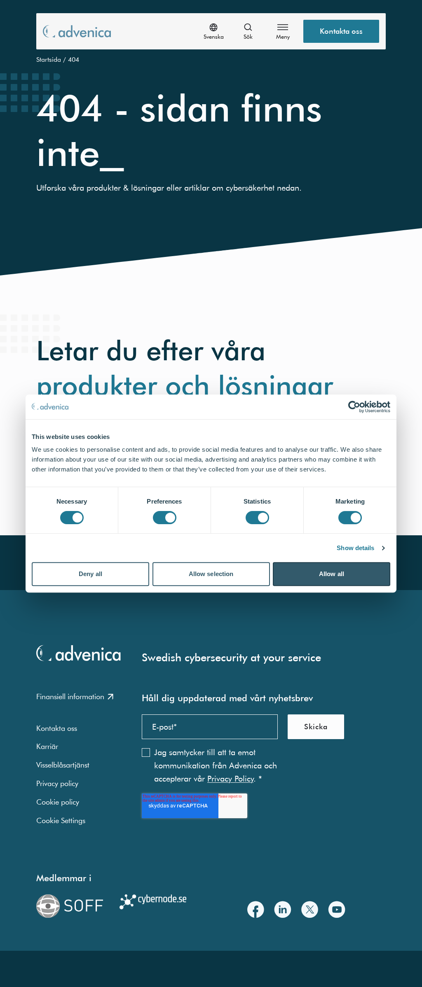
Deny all (90, 573)
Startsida (48, 59)
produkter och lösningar (184, 385)
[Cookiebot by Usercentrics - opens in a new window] (354, 407)
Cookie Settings (60, 820)
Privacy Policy (230, 778)
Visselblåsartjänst (62, 765)
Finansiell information (70, 696)
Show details (355, 547)
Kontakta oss (341, 31)
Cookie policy (57, 802)
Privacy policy (57, 783)
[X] (309, 909)
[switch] (164, 517)
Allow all (331, 573)
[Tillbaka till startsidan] (77, 31)
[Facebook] (255, 909)
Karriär (47, 746)
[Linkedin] (282, 909)
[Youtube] (336, 909)
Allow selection (211, 573)
